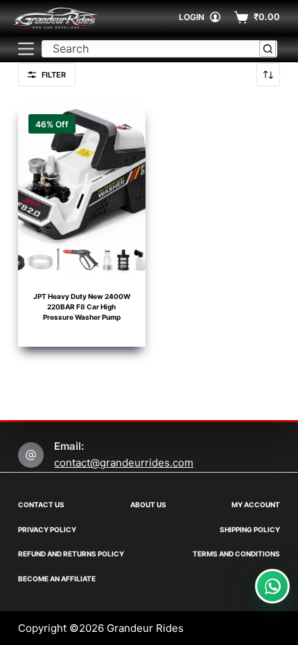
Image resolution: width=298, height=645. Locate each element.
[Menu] (26, 49)
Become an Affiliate (57, 578)
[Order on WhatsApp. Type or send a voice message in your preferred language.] (272, 586)
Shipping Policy (250, 529)
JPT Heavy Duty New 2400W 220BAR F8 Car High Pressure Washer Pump (81, 306)
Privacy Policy (47, 529)
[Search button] (268, 48)
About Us (148, 504)
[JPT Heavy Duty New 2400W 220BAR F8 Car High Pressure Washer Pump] (82, 189)
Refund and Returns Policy (71, 553)
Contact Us (41, 504)
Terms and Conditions (236, 553)
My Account (255, 504)
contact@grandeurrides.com (123, 462)
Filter (54, 75)
